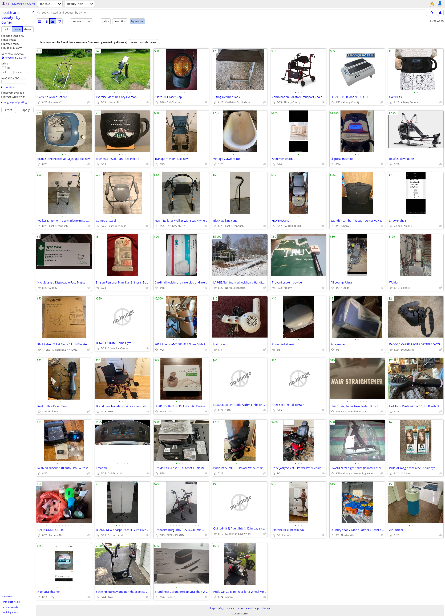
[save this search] (440, 13)
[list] (39, 21)
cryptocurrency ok (14, 96)
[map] (59, 21)
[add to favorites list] (39, 102)
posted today (11, 44)
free (7, 68)
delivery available (14, 92)
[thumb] (46, 21)
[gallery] (52, 21)
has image (10, 39)
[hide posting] (89, 102)
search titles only (14, 35)
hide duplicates (13, 48)
